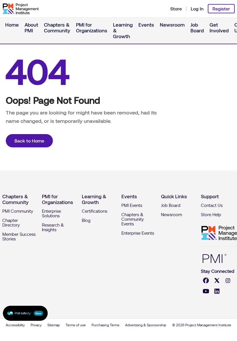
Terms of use (76, 325)
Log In (197, 8)
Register (221, 8)
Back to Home (29, 140)
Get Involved (219, 28)
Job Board (197, 28)
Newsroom (172, 25)
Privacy (36, 325)
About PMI (31, 28)
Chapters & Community (57, 28)
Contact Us (212, 205)
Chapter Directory (11, 222)
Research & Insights (53, 227)
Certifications (94, 211)
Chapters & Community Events (132, 219)
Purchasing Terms (105, 325)
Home (12, 25)
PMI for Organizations (91, 28)
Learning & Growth (123, 30)
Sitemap (53, 325)
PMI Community (17, 211)
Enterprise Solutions (51, 213)
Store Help (211, 214)
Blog (86, 220)
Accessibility (15, 325)
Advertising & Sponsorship (145, 325)
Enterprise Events (137, 233)
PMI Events (131, 205)
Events (146, 25)
